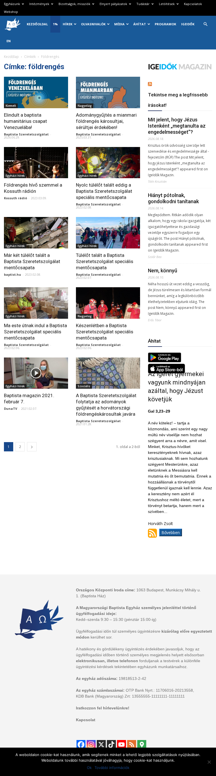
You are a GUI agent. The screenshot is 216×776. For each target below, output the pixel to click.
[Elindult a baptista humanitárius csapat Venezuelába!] (36, 92)
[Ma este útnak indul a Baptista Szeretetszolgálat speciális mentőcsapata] (36, 303)
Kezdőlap (11, 56)
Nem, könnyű (162, 270)
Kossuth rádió (15, 198)
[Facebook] (81, 744)
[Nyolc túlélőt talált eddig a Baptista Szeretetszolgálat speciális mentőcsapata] (108, 162)
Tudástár (143, 4)
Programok (165, 24)
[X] (101, 744)
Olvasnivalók (93, 24)
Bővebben (170, 532)
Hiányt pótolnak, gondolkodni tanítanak (173, 198)
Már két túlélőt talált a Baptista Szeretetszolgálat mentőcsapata (32, 261)
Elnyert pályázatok (113, 4)
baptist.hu (12, 274)
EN (8, 41)
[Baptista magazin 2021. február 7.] (36, 373)
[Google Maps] (141, 744)
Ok (89, 767)
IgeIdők (187, 24)
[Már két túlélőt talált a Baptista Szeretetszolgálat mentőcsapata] (36, 232)
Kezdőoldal (37, 24)
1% (55, 24)
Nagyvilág (85, 106)
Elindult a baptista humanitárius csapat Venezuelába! (25, 121)
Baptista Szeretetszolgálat (26, 134)
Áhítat (139, 24)
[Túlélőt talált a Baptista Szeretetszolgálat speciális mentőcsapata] (108, 232)
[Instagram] (91, 744)
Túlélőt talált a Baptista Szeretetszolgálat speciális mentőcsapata (104, 261)
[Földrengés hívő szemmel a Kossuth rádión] (36, 162)
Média (119, 24)
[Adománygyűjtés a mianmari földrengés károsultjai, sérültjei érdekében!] (108, 92)
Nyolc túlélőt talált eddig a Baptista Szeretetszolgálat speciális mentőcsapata (104, 191)
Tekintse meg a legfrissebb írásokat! (178, 100)
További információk (111, 767)
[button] (205, 24)
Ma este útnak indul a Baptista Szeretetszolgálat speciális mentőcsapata (35, 332)
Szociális (84, 386)
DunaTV (10, 408)
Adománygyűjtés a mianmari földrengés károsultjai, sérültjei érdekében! (106, 121)
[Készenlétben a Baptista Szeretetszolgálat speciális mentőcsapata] (108, 303)
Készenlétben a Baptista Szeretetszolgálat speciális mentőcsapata (104, 332)
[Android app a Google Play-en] (164, 360)
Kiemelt (11, 106)
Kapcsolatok (193, 4)
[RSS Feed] (131, 744)
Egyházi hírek (15, 176)
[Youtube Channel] (121, 744)
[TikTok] (111, 744)
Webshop (11, 12)
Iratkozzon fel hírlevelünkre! (102, 708)
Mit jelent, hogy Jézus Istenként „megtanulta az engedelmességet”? (177, 126)
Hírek (67, 24)
